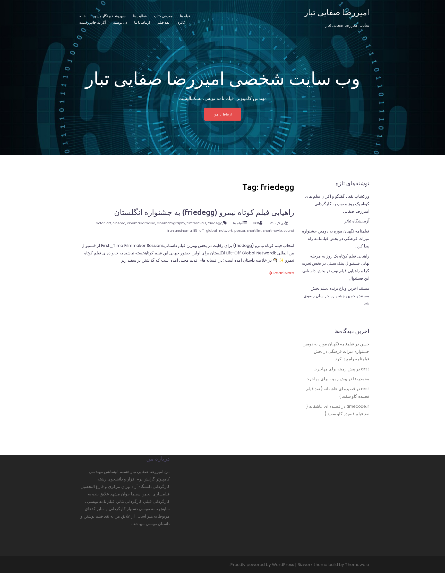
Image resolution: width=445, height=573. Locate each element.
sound (289, 230)
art (108, 223)
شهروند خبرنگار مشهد (109, 16)
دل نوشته (120, 22)
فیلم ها (185, 16)
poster (239, 230)
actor (100, 223)
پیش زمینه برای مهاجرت (334, 369)
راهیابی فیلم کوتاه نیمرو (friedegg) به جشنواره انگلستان (204, 212)
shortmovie (272, 230)
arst (256, 223)
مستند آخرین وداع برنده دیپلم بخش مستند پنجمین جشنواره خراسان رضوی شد (336, 295)
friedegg (215, 223)
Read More (283, 273)
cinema (119, 223)
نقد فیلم (163, 22)
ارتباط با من (222, 114)
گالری (180, 22)
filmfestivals (196, 223)
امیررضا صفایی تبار (336, 12)
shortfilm (254, 230)
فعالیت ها (140, 16)
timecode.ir (357, 406)
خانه (82, 16)
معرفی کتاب (163, 16)
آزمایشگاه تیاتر (356, 221)
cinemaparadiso (141, 223)
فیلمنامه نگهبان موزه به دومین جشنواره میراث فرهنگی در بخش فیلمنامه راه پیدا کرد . (335, 238)
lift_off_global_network (213, 230)
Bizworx (305, 565)
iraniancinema (179, 230)
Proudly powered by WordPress (262, 565)
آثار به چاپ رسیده (92, 22)
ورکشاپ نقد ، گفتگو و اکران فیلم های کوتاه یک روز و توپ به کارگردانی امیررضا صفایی (337, 203)
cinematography (171, 223)
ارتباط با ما (142, 22)
